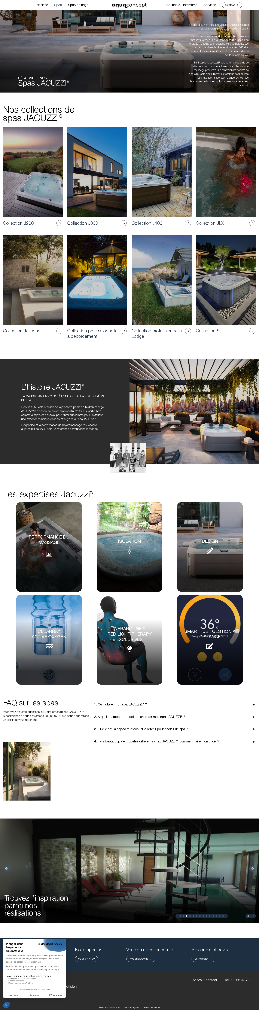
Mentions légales (131, 1007)
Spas (58, 5)
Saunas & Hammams (181, 5)
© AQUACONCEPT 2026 (109, 1007)
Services (209, 5)
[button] (7, 869)
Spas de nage (78, 5)
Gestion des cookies (151, 1007)
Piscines (42, 5)
